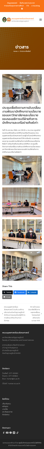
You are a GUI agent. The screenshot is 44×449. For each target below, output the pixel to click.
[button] (40, 20)
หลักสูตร (5, 406)
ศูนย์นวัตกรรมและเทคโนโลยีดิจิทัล (30, 442)
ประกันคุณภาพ (7, 411)
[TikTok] (17, 433)
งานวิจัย (5, 409)
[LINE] (10, 433)
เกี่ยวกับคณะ (6, 403)
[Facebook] (4, 433)
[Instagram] (14, 433)
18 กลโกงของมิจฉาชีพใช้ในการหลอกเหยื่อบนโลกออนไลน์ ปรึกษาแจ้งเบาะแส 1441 (34, 314)
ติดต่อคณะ (6, 414)
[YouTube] (7, 433)
